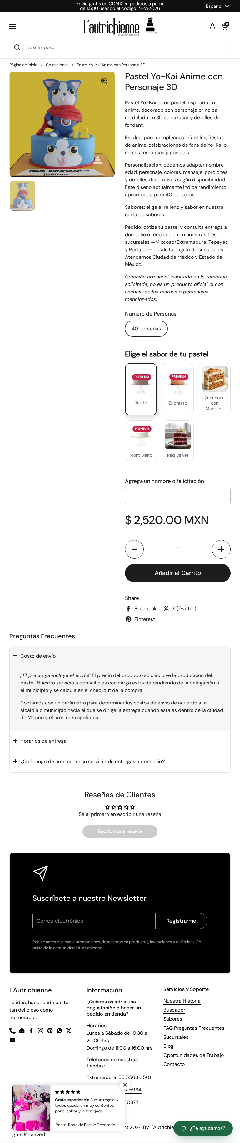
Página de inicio (23, 64)
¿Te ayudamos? (207, 1128)
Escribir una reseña (120, 831)
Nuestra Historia (182, 1001)
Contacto (174, 1064)
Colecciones (57, 64)
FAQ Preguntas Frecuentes (193, 1028)
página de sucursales (198, 249)
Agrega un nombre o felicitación (164, 481)
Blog (168, 1046)
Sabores (172, 1019)
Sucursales (175, 1037)
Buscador (174, 1010)
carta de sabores (144, 214)
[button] (134, 549)
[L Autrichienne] (120, 26)
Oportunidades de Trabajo (193, 1055)
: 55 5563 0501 (133, 1077)
